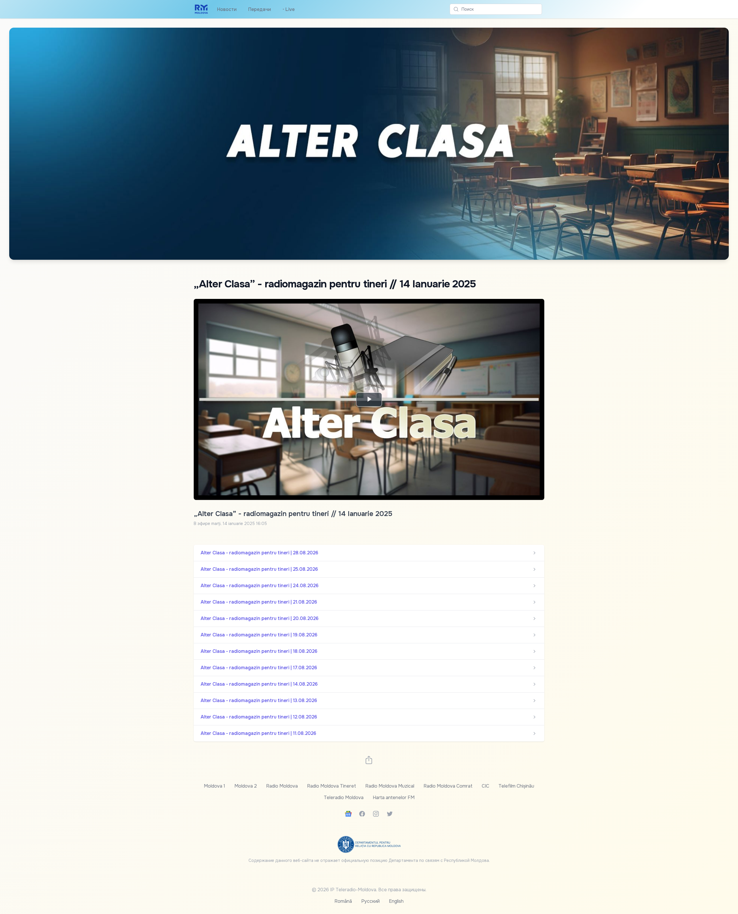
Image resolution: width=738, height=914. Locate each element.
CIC (485, 786)
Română (343, 901)
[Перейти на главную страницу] (201, 9)
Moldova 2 (245, 786)
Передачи (259, 9)
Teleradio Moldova (344, 797)
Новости (227, 9)
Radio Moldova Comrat (447, 786)
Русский (370, 901)
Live (289, 9)
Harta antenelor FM (394, 797)
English (396, 901)
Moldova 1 (214, 786)
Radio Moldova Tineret (331, 786)
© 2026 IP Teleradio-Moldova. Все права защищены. (369, 890)
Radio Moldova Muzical (389, 786)
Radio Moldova (282, 786)
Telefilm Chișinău (516, 786)
